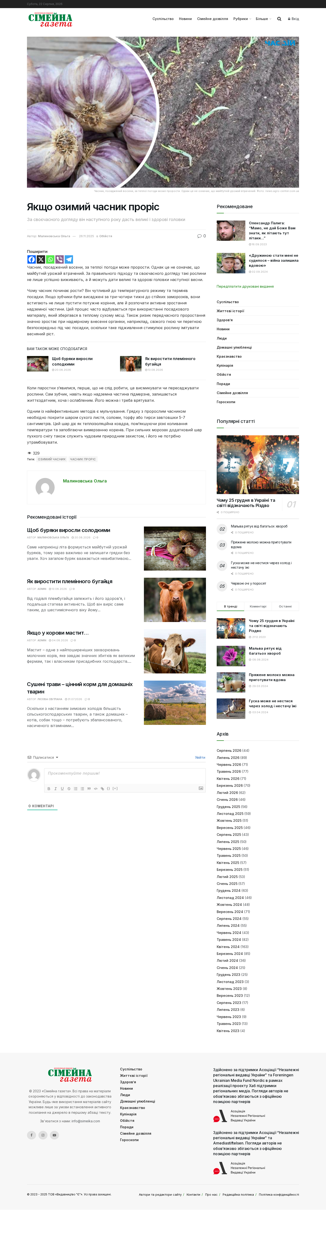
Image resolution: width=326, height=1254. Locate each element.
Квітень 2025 (228, 863)
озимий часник (52, 459)
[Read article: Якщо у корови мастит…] (175, 651)
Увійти (199, 757)
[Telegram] (69, 259)
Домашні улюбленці (234, 347)
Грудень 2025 (228, 807)
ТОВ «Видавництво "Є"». (65, 1194)
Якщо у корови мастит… (58, 633)
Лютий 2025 (227, 877)
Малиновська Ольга (54, 236)
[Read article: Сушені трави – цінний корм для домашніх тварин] (175, 703)
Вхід (295, 19)
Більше (262, 19)
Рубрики (240, 19)
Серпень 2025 (229, 835)
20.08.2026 (62, 369)
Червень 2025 (229, 849)
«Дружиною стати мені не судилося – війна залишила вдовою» (274, 260)
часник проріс (83, 459)
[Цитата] (89, 789)
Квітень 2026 (228, 779)
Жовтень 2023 (229, 989)
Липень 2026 (228, 758)
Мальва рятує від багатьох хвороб (259, 526)
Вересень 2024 (230, 912)
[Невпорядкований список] (82, 789)
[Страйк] (69, 789)
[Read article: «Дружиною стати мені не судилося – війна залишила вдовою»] (231, 263)
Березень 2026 (230, 785)
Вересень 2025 (230, 828)
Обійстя (105, 236)
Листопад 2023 (230, 982)
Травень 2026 (229, 771)
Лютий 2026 (227, 793)
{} (108, 788)
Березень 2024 (230, 954)
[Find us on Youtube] (54, 1135)
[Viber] (59, 259)
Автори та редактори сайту (160, 1194)
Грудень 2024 (229, 890)
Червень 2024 (229, 933)
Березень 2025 (229, 870)
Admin (41, 589)
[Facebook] (31, 259)
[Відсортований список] (75, 789)
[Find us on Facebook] (31, 1135)
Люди (222, 338)
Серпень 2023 (229, 1003)
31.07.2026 (74, 699)
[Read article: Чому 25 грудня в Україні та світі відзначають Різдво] (258, 464)
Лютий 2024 (227, 960)
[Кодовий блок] (95, 789)
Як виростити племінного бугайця (69, 581)
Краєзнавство (229, 356)
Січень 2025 (227, 884)
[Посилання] (102, 789)
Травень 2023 (229, 1024)
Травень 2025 (229, 855)
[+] (115, 788)
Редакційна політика (238, 1194)
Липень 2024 (228, 925)
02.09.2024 (259, 271)
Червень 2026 (229, 764)
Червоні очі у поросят (248, 583)
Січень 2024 (227, 968)
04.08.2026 (59, 640)
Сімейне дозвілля (212, 19)
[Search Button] (279, 19)
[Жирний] (49, 789)
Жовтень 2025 (229, 820)
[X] (41, 259)
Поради (223, 384)
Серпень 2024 (229, 919)
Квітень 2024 (228, 947)
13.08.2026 (155, 369)
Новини (185, 19)
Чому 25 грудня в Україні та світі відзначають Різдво (246, 503)
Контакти (193, 1194)
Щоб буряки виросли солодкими (68, 530)
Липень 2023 (228, 1010)
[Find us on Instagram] (42, 1135)
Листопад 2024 (230, 898)
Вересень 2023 (230, 995)
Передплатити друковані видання (245, 286)
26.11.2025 (86, 236)
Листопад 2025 (230, 814)
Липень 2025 (228, 842)
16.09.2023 (259, 244)
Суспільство (163, 19)
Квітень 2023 (228, 1031)
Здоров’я (225, 320)
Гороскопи (226, 402)
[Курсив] (55, 789)
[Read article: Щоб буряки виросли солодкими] (37, 363)
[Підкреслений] (62, 789)
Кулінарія (225, 365)
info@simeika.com (86, 1121)
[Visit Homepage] (50, 19)
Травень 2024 (229, 940)
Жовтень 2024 (229, 905)
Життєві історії (230, 311)
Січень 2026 (227, 800)
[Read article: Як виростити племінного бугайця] (131, 363)
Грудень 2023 (228, 975)
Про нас (211, 1194)
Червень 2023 (229, 1017)
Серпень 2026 (229, 750)
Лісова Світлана (49, 699)
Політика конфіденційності (279, 1194)
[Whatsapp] (50, 259)
